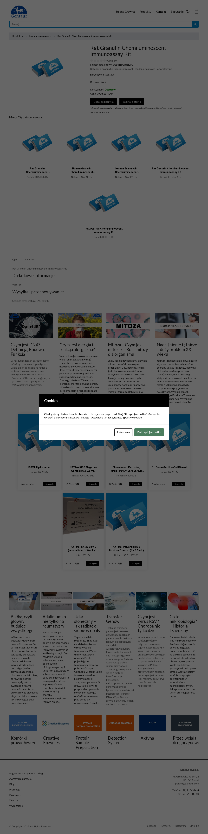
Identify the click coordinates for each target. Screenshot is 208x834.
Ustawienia (123, 432)
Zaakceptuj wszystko (149, 432)
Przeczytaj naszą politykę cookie (123, 417)
